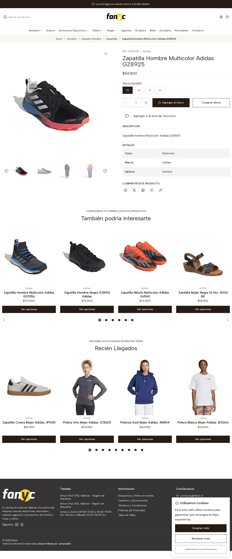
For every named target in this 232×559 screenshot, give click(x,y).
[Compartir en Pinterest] (152, 190)
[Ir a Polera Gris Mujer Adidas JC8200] (87, 386)
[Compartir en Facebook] (126, 190)
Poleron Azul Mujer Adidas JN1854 (145, 422)
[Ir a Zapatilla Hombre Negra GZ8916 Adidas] (35, 256)
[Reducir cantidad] (126, 102)
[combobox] (22, 17)
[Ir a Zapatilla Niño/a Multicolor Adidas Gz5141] (93, 256)
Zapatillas (111, 39)
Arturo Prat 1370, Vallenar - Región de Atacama (82, 497)
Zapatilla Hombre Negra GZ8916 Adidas (35, 294)
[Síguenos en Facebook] (22, 524)
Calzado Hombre (91, 39)
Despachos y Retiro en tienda (136, 495)
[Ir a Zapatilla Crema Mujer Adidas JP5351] (29, 386)
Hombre (71, 39)
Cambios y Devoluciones (133, 500)
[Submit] (5, 17)
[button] (35, 30)
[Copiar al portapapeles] (161, 190)
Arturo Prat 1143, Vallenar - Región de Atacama (82, 505)
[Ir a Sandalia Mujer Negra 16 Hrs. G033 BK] (151, 256)
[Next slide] (106, 171)
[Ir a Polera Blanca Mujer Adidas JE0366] (203, 386)
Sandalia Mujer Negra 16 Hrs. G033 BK (151, 294)
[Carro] (227, 17)
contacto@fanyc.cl (191, 495)
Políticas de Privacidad (131, 510)
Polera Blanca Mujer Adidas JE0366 (203, 422)
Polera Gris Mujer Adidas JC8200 (87, 422)
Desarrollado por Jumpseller (54, 543)
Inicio (59, 39)
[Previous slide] (5, 171)
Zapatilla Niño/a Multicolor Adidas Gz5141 (93, 294)
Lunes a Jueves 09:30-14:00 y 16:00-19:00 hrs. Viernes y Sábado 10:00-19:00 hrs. (86, 513)
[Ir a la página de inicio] (116, 17)
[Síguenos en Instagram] (16, 524)
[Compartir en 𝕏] (134, 190)
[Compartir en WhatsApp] (143, 190)
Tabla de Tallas (127, 515)
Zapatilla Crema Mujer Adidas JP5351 (29, 422)
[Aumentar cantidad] (146, 102)
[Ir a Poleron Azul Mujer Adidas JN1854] (145, 386)
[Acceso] (221, 17)
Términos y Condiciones (132, 505)
